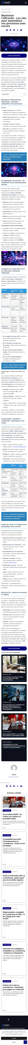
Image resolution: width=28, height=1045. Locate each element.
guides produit (13, 562)
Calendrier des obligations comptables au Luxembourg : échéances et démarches (14, 951)
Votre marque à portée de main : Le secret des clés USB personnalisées (13, 678)
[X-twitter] (8, 1019)
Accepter (14, 1038)
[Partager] (25, 1042)
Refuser (14, 1042)
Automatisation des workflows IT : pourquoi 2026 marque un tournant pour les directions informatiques (14, 707)
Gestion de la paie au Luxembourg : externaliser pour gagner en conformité (13, 987)
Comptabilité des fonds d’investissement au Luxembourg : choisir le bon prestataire (14, 746)
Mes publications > (14, 777)
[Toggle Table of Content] (23, 94)
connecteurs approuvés (19, 446)
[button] (26, 3)
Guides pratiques (6, 9)
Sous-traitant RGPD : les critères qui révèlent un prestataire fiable (13, 734)
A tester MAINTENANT (14, 55)
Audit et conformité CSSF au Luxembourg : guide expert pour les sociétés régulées (14, 878)
